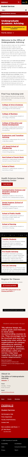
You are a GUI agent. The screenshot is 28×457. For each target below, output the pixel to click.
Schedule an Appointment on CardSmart (14, 28)
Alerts (2, 447)
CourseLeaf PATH (10, 285)
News (2, 399)
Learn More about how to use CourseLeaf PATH (11, 290)
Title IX (16, 450)
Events (9, 399)
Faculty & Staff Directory (8, 419)
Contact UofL (5, 422)
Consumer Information (20, 447)
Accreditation (18, 443)
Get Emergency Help (7, 414)
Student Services (8, 410)
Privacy (3, 450)
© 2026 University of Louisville (9, 440)
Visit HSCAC (7, 184)
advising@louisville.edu (7, 392)
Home (3, 10)
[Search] (19, 2)
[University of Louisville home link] (4, 2)
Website (4, 380)
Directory (17, 399)
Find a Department (6, 417)
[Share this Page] (25, 10)
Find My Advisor (6, 33)
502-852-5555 (7, 431)
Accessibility (4, 443)
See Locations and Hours (9, 427)
